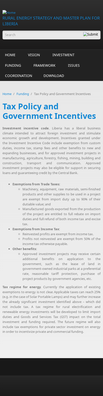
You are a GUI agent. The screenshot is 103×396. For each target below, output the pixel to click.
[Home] (51, 12)
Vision (34, 54)
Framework (45, 65)
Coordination (18, 75)
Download (54, 75)
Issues (74, 65)
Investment (63, 54)
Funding (13, 65)
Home (10, 54)
